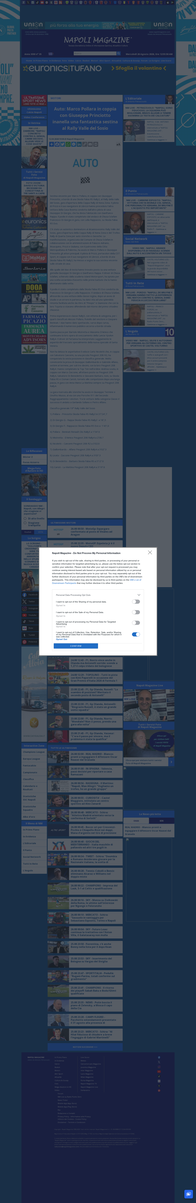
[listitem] (98, 595)
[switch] (136, 602)
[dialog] (98, 601)
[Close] (151, 553)
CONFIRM (76, 646)
